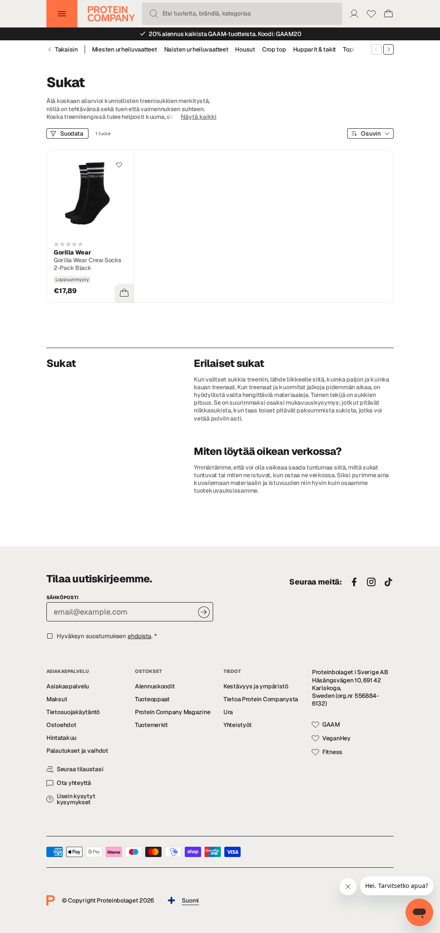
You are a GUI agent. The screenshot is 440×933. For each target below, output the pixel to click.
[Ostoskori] (388, 14)
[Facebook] (354, 582)
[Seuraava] (388, 49)
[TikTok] (388, 582)
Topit (350, 49)
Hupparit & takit (314, 49)
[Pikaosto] (124, 293)
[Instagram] (371, 582)
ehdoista (139, 636)
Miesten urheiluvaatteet (124, 49)
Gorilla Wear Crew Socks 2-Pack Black (88, 264)
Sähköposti (62, 597)
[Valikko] (61, 13)
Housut (245, 49)
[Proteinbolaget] (111, 13)
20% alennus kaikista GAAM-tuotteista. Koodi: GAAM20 (225, 34)
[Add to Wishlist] (119, 165)
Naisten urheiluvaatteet (196, 49)
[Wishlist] (371, 14)
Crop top (274, 49)
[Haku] (154, 14)
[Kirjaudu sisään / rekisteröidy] (354, 14)
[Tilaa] (204, 612)
